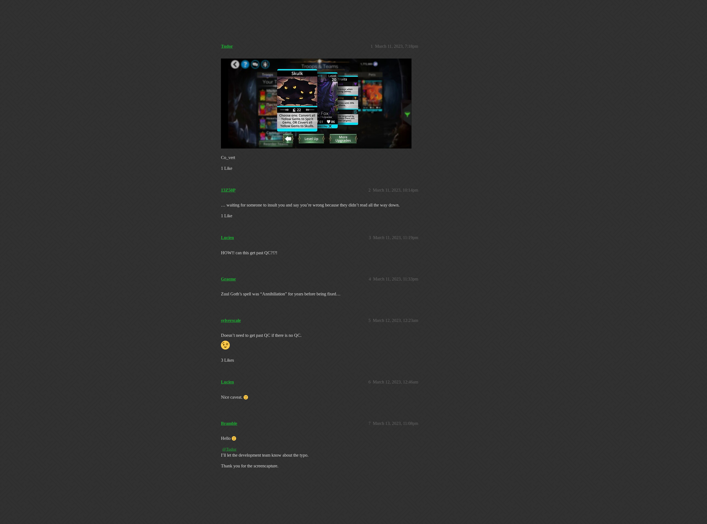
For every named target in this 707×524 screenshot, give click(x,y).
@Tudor (229, 449)
